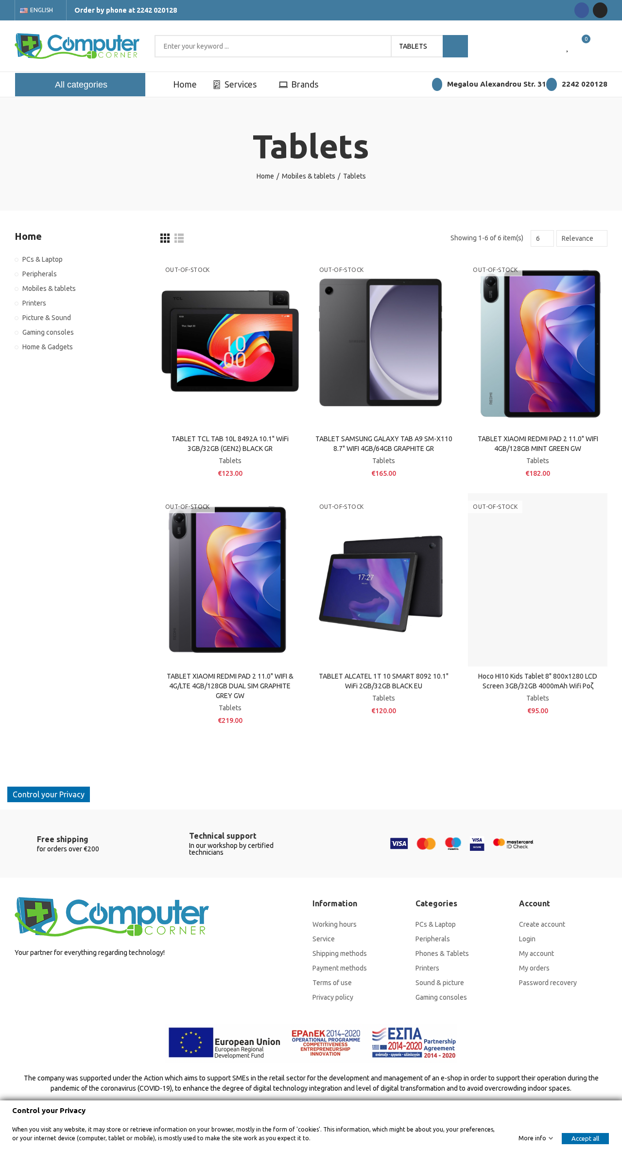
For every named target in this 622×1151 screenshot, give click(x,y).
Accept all (585, 1138)
